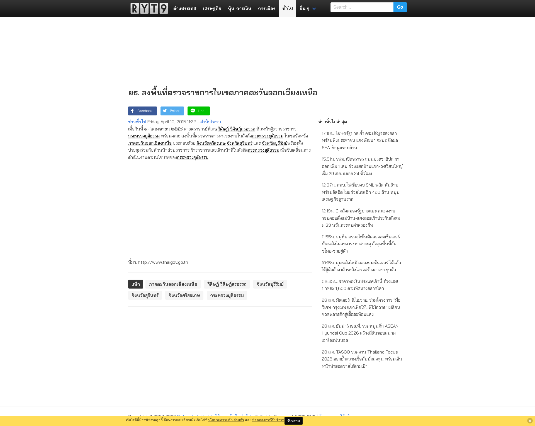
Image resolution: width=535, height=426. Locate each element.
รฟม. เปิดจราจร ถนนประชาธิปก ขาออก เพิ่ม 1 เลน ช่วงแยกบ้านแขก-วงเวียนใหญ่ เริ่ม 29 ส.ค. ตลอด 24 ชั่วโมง (362, 166)
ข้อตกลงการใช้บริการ (268, 420)
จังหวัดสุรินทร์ (239, 143)
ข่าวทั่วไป (137, 121)
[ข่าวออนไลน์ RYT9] (147, 8)
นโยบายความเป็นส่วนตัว (226, 420)
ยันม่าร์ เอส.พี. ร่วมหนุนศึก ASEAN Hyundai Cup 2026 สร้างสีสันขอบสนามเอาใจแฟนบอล (360, 333)
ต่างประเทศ (184, 8)
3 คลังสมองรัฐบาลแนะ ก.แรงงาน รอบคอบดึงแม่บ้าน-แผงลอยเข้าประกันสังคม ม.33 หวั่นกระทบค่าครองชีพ (361, 218)
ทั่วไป (287, 8)
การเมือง (267, 8)
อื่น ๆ (304, 8)
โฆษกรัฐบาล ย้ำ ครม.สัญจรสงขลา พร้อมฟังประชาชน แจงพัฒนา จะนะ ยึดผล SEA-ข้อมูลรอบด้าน (360, 140)
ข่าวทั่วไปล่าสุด (332, 121)
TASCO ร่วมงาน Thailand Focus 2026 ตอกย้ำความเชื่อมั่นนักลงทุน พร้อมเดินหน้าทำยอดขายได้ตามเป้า (362, 359)
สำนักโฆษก (210, 121)
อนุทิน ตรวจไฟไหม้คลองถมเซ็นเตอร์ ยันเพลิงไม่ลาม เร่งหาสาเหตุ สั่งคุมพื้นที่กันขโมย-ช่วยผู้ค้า (361, 244)
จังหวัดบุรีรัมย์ (274, 143)
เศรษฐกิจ (212, 8)
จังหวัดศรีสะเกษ (211, 143)
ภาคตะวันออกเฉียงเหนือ (150, 143)
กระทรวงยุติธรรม (144, 136)
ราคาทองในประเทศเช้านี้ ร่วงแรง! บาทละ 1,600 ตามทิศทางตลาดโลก (360, 285)
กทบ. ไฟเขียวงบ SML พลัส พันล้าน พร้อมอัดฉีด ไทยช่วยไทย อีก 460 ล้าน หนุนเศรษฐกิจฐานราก (361, 192)
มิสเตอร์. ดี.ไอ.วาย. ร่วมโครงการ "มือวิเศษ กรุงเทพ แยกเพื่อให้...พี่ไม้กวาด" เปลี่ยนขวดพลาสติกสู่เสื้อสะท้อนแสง (361, 307)
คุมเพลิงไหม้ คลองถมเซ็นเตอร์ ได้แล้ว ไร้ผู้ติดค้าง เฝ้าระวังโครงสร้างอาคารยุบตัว (361, 266)
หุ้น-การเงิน (239, 8)
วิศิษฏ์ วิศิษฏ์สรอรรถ (236, 129)
